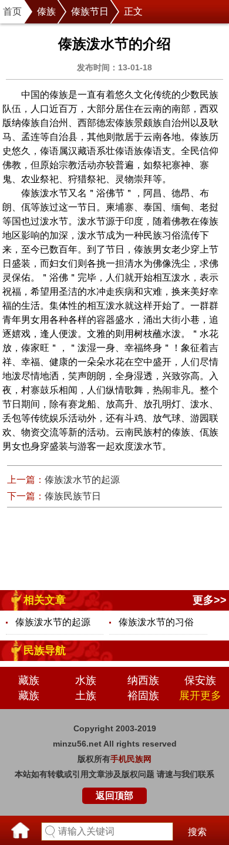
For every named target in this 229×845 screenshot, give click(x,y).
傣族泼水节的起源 (82, 480)
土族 (85, 695)
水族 (85, 680)
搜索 (197, 832)
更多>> (210, 600)
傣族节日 (90, 11)
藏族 (28, 680)
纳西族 (143, 680)
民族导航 (44, 650)
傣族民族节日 (73, 496)
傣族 (46, 11)
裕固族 (143, 695)
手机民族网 (130, 759)
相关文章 (44, 600)
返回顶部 (114, 795)
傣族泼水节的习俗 (156, 622)
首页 (12, 11)
